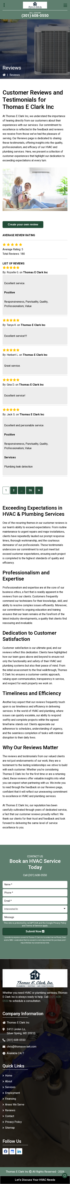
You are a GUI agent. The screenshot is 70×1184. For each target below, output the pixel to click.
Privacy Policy (59, 923)
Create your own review (23, 224)
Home (8, 1076)
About (8, 1081)
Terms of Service (34, 925)
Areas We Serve (14, 1105)
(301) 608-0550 (35, 15)
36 (30, 490)
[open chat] (63, 1177)
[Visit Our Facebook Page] (6, 1151)
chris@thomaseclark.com (21, 1047)
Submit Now (34, 931)
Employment (12, 1093)
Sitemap (10, 1128)
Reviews (10, 1110)
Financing (10, 1099)
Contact (9, 1116)
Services (10, 1087)
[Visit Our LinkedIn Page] (19, 1151)
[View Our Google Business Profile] (12, 1151)
